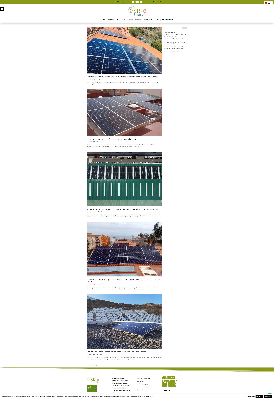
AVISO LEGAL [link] (140, 381)
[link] (2, 9)
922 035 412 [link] (157, 2)
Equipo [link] (156, 20)
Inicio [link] (103, 20)
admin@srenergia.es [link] (120, 2)
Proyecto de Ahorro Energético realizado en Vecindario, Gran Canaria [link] (116, 139)
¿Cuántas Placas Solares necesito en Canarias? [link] (175, 48)
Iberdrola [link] (139, 20)
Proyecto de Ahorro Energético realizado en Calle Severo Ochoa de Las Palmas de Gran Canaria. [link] (123, 280)
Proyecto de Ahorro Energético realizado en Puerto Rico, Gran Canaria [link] (116, 351)
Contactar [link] (167, 390)
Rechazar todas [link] (268, 396)
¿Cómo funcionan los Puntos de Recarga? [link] (174, 46)
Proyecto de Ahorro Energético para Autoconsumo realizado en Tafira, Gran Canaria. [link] (122, 76)
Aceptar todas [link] (259, 396)
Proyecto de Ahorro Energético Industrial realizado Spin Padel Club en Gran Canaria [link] (122, 209)
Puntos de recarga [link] (127, 20)
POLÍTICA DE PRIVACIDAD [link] (143, 378)
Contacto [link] (169, 20)
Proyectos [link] (148, 20)
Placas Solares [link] (112, 20)
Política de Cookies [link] (250, 396)
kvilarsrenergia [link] (92, 79)
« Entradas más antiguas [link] (92, 365)
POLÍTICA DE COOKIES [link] (142, 384)
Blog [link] (162, 20)
